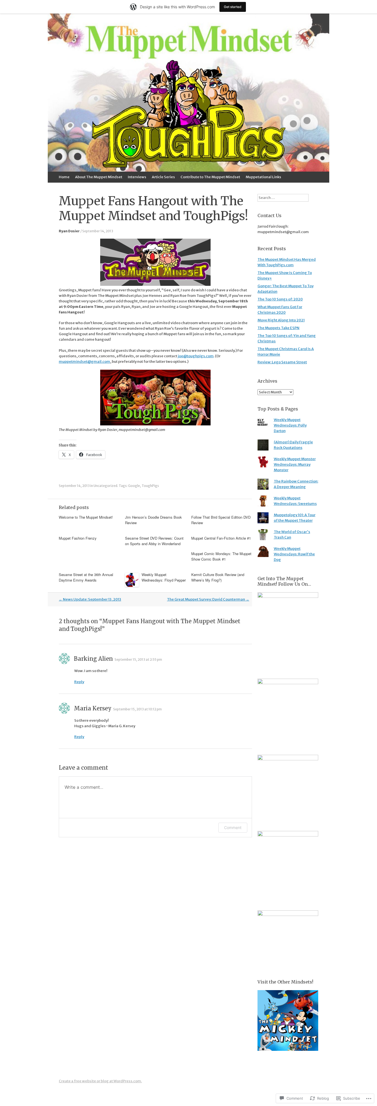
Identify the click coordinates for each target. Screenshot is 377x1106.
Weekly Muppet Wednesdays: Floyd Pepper (164, 577)
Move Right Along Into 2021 (281, 320)
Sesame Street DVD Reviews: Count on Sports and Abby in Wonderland (154, 540)
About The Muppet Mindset (98, 177)
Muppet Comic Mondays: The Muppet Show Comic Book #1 (221, 556)
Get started (232, 7)
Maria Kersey (92, 708)
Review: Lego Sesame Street (282, 362)
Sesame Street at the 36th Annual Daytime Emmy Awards (86, 577)
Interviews (137, 177)
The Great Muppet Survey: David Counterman (208, 599)
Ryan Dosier (69, 231)
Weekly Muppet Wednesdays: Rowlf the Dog (294, 554)
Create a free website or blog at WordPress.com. (100, 1081)
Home (64, 177)
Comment (232, 827)
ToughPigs (150, 486)
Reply (79, 681)
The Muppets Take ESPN (278, 328)
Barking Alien (93, 658)
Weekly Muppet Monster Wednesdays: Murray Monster (295, 464)
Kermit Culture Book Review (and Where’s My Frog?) (217, 577)
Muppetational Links (263, 177)
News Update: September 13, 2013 (90, 599)
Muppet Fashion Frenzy (78, 538)
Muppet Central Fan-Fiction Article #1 (221, 538)
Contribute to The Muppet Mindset (210, 177)
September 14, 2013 (97, 231)
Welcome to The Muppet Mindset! (86, 517)
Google (134, 486)
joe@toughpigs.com (196, 356)
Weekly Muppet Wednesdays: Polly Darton (290, 425)
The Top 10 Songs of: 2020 (280, 299)
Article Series (163, 177)
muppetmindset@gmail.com (84, 361)
